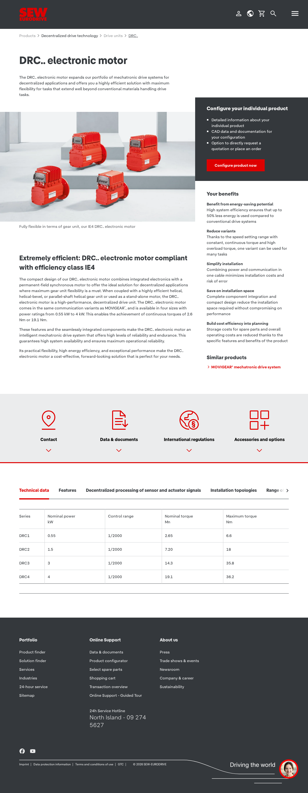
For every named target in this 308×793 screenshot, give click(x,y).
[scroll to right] (287, 490)
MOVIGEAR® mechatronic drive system (246, 367)
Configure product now (236, 165)
